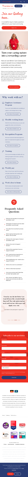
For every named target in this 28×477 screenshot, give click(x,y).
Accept (10, 474)
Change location (10, 8)
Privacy (5, 444)
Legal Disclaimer (11, 444)
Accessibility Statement (19, 444)
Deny (17, 474)
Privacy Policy (15, 468)
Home (3, 415)
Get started (18, 6)
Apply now (14, 27)
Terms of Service (9, 373)
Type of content (5, 365)
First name (4, 339)
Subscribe (14, 377)
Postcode (4, 358)
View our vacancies (14, 87)
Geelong (7, 415)
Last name (4, 345)
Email (3, 352)
